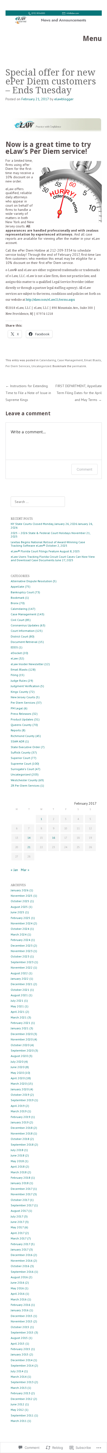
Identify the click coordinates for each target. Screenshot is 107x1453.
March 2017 (18, 1238)
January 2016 (20, 1310)
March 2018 (19, 1172)
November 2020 (22, 1039)
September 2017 (22, 1205)
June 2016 (17, 1282)
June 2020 (17, 1067)
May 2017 (17, 1227)
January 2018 (20, 1183)
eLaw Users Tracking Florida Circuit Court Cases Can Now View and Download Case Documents (53, 558)
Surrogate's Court (22, 769)
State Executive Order (25, 747)
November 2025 (22, 895)
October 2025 (20, 901)
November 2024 (22, 923)
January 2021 (20, 1028)
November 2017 (21, 1194)
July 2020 (17, 1061)
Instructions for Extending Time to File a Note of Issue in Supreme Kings (28, 393)
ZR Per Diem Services (25, 785)
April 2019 (18, 1106)
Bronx (14, 603)
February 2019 (20, 1117)
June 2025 (17, 912)
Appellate (17, 586)
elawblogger (64, 99)
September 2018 (22, 1144)
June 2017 (17, 1222)
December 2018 (22, 1128)
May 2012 (17, 1410)
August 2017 (19, 1211)
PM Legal (17, 708)
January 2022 (20, 978)
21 (28, 847)
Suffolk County (21, 752)
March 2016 (19, 1299)
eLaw (14, 658)
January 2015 (20, 1354)
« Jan (14, 870)
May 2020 (17, 1073)
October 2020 (20, 1045)
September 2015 (22, 1332)
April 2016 (18, 1293)
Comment (84, 469)
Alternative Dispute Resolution (31, 581)
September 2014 (22, 1365)
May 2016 (17, 1288)
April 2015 (18, 1343)
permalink (79, 366)
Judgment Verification (25, 686)
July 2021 (17, 1000)
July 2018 (17, 1150)
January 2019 (20, 1122)
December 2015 (22, 1316)
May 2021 (17, 1006)
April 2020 (18, 1078)
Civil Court (17, 620)
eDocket (16, 653)
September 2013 (22, 1382)
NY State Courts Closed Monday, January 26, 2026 (44, 524)
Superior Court (20, 758)
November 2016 (22, 1260)
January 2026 (20, 890)
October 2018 (20, 1139)
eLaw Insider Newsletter (27, 664)
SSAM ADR (17, 741)
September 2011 (22, 1415)
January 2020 (20, 1089)
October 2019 (20, 1094)
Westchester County (24, 780)
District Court (19, 636)
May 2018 (17, 1161)
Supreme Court (21, 763)
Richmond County (23, 736)
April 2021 (18, 1012)
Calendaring (47, 360)
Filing (14, 675)
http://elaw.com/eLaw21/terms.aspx (50, 299)
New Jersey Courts (23, 697)
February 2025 (20, 918)
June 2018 (17, 1155)
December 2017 (21, 1189)
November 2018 (22, 1133)
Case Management (70, 360)
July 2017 (17, 1216)
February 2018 (20, 1177)
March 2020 (19, 1083)
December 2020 (22, 1034)
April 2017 (17, 1233)
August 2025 (19, 907)
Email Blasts (92, 360)
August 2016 (19, 1277)
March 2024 (19, 934)
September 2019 (22, 1100)
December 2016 (22, 1255)
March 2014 (19, 1376)
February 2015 (20, 1349)
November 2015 (22, 1321)
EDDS (14, 647)
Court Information (23, 631)
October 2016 (20, 1266)
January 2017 (19, 1249)
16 (53, 837)
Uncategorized (41, 366)
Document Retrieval (24, 642)
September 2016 (22, 1272)
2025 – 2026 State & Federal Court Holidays (41, 533)
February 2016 (20, 1305)
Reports (16, 730)
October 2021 (20, 990)
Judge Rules (19, 680)
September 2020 (22, 1050)
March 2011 (19, 1421)
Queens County (21, 725)
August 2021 (19, 995)
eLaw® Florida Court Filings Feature (35, 551)
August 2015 (19, 1338)
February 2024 (20, 940)
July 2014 (17, 1371)
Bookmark (17, 597)
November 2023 (22, 951)
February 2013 (20, 1393)
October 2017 (20, 1200)
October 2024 (20, 929)
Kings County (19, 692)
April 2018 (18, 1166)
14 (28, 837)
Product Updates (22, 719)
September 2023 (22, 962)
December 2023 (22, 945)
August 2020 (19, 1056)
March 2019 (19, 1111)
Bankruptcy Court (22, 592)
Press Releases (21, 714)
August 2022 (19, 973)
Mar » (25, 870)
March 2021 (19, 1017)
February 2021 (20, 1023)
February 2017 (20, 1244)
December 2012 (22, 1399)
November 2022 (22, 967)
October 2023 (20, 956)
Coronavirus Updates (25, 625)
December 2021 (22, 984)
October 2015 (20, 1327)
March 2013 (19, 1388)
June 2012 (17, 1404)
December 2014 (22, 1360)
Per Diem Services (17, 366)
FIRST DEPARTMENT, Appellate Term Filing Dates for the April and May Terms (78, 393)
